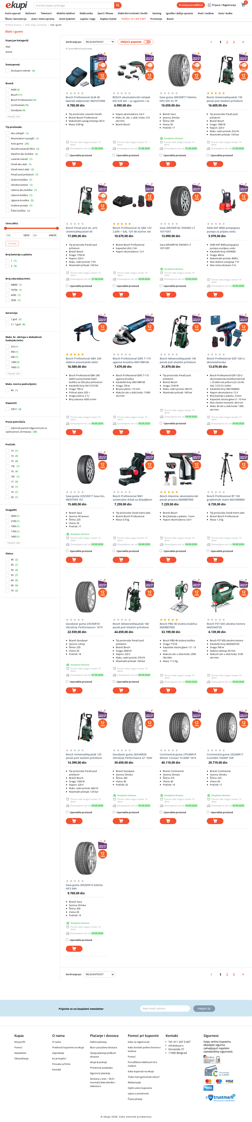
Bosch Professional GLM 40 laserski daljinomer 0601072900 (85, 99)
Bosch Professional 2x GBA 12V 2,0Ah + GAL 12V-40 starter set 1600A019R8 (132, 229)
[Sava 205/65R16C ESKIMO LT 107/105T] (179, 201)
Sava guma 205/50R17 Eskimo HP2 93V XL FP (178, 99)
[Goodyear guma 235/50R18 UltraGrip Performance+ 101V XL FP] (85, 597)
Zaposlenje (58, 1053)
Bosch (170, 18)
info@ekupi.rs (176, 1045)
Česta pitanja (135, 1099)
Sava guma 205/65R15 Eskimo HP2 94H (84, 886)
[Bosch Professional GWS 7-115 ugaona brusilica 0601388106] (132, 331)
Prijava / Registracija (224, 5)
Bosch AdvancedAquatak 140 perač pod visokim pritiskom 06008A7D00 (178, 360)
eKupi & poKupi (98, 1062)
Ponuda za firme (61, 1064)
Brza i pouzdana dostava (103, 1047)
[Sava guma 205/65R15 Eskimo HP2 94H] (85, 858)
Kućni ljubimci (67, 18)
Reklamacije (134, 1082)
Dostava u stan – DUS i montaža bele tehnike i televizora (102, 1082)
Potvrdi (12, 243)
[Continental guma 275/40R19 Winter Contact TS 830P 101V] (179, 727)
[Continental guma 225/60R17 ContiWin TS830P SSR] (226, 727)
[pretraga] (118, 5)
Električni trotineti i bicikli (133, 13)
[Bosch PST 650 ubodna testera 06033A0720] (226, 597)
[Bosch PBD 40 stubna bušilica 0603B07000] (179, 597)
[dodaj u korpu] (74, 164)
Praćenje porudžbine (191, 5)
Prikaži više (14, 116)
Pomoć (18, 1047)
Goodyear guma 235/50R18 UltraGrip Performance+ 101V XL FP (84, 625)
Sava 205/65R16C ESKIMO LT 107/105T (177, 229)
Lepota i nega (87, 18)
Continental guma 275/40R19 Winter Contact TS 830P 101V (178, 756)
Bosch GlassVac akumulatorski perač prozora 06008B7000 (179, 497)
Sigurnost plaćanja (100, 1073)
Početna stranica (13, 24)
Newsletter (20, 1053)
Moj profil (19, 1042)
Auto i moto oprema (42, 18)
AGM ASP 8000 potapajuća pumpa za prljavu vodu (223, 229)
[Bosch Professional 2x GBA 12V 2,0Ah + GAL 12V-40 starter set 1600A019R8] (132, 201)
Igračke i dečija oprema (179, 13)
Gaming (156, 13)
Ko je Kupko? (59, 1058)
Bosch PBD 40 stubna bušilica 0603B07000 (178, 625)
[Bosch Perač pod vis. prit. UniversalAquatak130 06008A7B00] (85, 201)
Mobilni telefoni (66, 13)
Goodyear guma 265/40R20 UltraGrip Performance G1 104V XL (132, 756)
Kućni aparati (13, 13)
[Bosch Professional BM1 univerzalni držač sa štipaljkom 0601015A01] (132, 469)
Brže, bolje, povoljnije (35, 24)
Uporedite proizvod (80, 155)
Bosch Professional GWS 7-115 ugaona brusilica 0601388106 (132, 360)
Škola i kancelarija (16, 18)
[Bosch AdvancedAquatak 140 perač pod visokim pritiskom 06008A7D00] (179, 331)
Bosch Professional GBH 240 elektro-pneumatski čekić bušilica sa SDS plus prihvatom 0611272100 (85, 360)
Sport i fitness (105, 13)
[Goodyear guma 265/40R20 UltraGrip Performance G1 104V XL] (132, 727)
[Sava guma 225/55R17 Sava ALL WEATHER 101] (85, 469)
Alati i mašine (206, 13)
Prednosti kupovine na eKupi (68, 1047)
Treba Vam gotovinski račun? (144, 1077)
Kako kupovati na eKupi (141, 1071)
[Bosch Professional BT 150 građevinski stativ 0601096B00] (226, 469)
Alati (8, 46)
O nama (56, 1042)
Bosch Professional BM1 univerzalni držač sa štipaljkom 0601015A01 (132, 498)
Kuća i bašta (225, 13)
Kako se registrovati (138, 1042)
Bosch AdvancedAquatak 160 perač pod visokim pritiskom (131, 625)
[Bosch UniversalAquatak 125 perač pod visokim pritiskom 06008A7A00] (85, 727)
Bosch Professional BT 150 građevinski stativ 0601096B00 (226, 497)
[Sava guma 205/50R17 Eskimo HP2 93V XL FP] (179, 70)
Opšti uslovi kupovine (140, 1088)
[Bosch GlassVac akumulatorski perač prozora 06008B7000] (179, 469)
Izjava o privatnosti (138, 1093)
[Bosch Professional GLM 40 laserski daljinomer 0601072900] (85, 70)
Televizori (46, 13)
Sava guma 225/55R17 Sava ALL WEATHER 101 (85, 497)
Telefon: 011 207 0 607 (133, 18)
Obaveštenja (21, 1058)
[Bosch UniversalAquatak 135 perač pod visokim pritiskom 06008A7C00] (226, 70)
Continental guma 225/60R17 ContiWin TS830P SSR (225, 756)
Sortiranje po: (74, 41)
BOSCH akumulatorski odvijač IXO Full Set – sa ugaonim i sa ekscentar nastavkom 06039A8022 (131, 99)
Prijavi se (204, 1008)
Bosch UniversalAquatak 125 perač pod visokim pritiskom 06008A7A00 (84, 756)
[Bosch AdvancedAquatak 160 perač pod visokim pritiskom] (132, 597)
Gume (9, 51)
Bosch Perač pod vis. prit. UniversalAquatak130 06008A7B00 (82, 229)
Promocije (156, 18)
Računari (30, 13)
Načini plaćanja (98, 1042)
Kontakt (56, 1069)
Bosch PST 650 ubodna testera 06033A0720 (226, 625)
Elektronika (86, 13)
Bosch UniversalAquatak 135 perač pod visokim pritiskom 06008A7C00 (225, 99)
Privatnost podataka (101, 1067)
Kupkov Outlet (108, 18)
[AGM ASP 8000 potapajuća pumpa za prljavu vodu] (226, 201)
